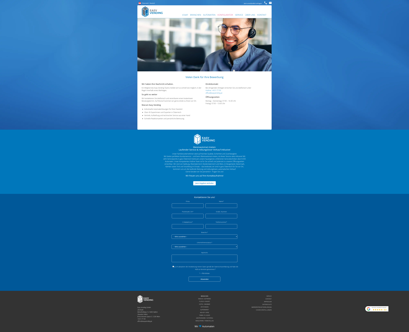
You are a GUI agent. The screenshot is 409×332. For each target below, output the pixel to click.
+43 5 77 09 (141, 319)
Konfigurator (225, 14)
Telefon (265, 3)
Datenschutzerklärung (221, 267)
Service (239, 14)
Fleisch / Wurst (204, 301)
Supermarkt (204, 310)
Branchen (195, 14)
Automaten (209, 14)
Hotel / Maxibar (204, 304)
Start (185, 15)
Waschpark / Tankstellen (205, 321)
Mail (270, 3)
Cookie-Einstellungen (264, 310)
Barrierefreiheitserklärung (262, 307)
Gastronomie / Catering (204, 318)
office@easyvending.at (214, 93)
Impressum (268, 302)
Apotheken (204, 307)
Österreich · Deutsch (148, 3)
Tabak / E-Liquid (204, 315)
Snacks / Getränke (204, 299)
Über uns (250, 14)
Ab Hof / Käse (204, 312)
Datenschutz (267, 304)
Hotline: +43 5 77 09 (213, 90)
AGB (196, 269)
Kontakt (261, 14)
